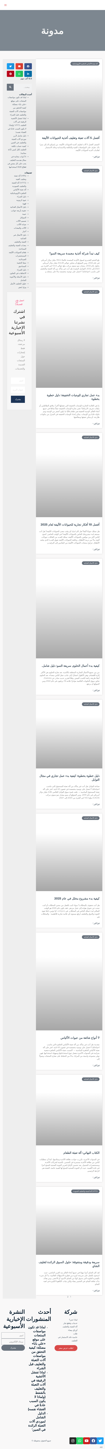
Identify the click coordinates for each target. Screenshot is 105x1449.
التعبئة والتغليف (20, 242)
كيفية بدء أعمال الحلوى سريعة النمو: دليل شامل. (71, 665)
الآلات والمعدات (20, 228)
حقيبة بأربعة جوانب (18, 210)
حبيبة (24, 214)
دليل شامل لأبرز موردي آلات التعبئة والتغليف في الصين (18, 139)
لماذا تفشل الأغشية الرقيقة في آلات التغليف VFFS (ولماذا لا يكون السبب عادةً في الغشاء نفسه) (17, 125)
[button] (28, 66)
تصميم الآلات (21, 221)
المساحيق (22, 266)
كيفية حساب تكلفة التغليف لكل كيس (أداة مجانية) (17, 149)
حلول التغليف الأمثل (18, 284)
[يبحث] (10, 87)
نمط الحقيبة (21, 263)
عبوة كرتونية (21, 200)
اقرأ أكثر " (96, 157)
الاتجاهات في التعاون (18, 273)
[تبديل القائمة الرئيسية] (5, 5)
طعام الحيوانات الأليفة (17, 252)
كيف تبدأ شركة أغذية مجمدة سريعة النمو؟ (74, 253)
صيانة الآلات (21, 224)
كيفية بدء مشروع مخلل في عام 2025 (77, 898)
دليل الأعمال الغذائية (18, 207)
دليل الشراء (21, 196)
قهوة (24, 203)
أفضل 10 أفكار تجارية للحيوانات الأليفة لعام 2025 (70, 524)
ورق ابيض (22, 287)
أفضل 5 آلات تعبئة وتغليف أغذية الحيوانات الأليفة (71, 138)
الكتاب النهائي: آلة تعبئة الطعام (81, 1152)
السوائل (23, 217)
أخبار (24, 231)
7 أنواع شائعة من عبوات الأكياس (80, 1037)
